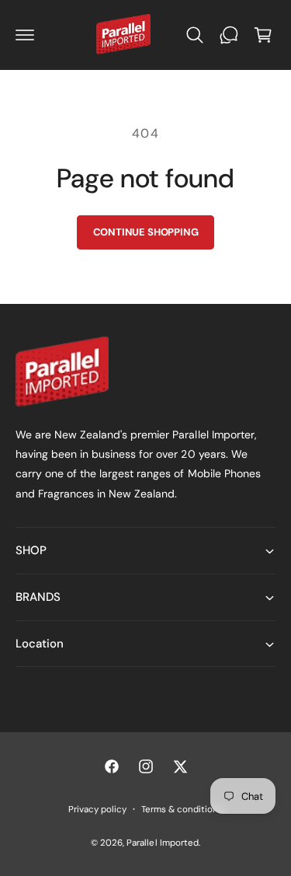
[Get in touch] (229, 35)
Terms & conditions (182, 809)
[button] (25, 35)
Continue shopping (146, 232)
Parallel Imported (162, 843)
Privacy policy (97, 809)
